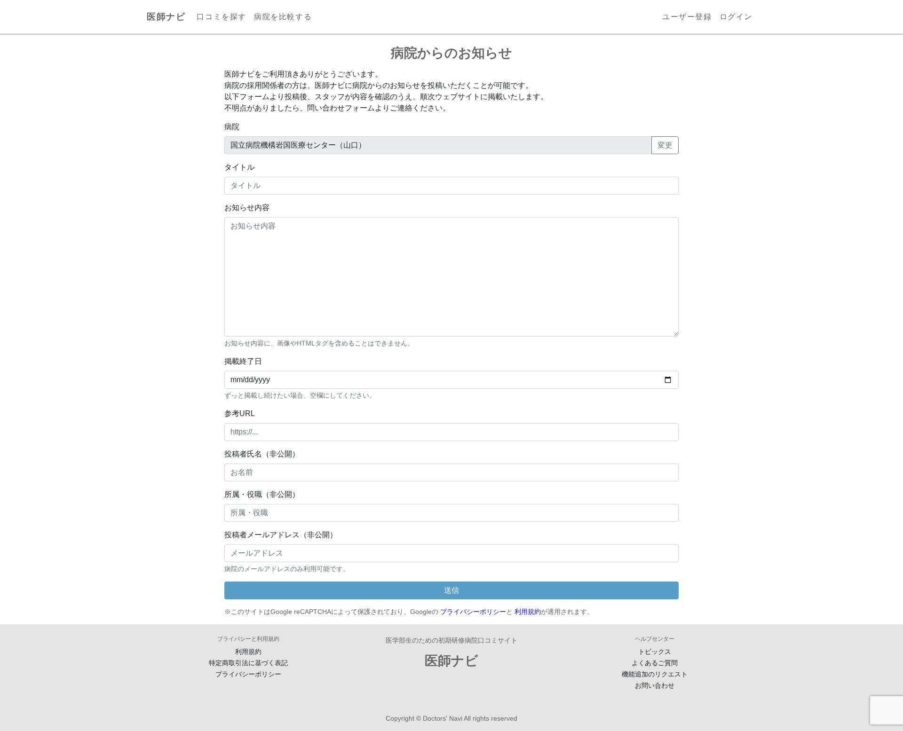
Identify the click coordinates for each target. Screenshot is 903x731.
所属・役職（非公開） (262, 494)
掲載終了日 (243, 361)
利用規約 (528, 611)
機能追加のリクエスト (655, 674)
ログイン (736, 17)
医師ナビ (166, 17)
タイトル (239, 167)
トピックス (654, 651)
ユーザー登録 (687, 17)
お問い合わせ (654, 685)
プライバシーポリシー (473, 611)
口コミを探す (221, 17)
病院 (231, 127)
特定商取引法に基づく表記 (248, 663)
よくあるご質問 (655, 663)
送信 (451, 590)
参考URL (239, 413)
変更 (665, 145)
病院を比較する (283, 17)
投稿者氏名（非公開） (262, 454)
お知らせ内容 (246, 208)
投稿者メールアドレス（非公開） (280, 535)
